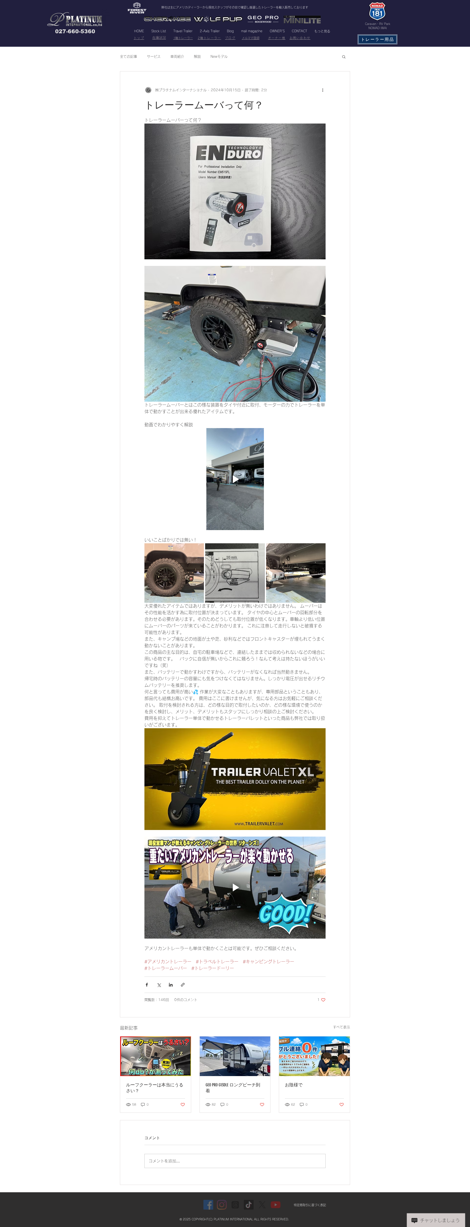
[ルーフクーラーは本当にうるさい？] (155, 1056)
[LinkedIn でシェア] (170, 984)
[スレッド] (235, 1205)
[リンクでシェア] (182, 984)
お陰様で (294, 1085)
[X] (262, 1205)
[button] (343, 56)
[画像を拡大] (174, 573)
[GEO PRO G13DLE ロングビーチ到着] (235, 1056)
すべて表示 (341, 1027)
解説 (197, 56)
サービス (154, 56)
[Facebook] (208, 1205)
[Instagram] (222, 1205)
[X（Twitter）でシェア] (158, 984)
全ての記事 (128, 56)
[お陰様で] (314, 1056)
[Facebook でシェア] (146, 984)
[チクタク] (249, 1205)
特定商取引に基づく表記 (310, 1205)
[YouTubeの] (276, 1205)
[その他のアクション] (323, 90)
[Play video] (235, 479)
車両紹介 (177, 56)
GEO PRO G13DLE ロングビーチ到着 (233, 1087)
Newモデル (219, 56)
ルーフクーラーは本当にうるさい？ (154, 1087)
